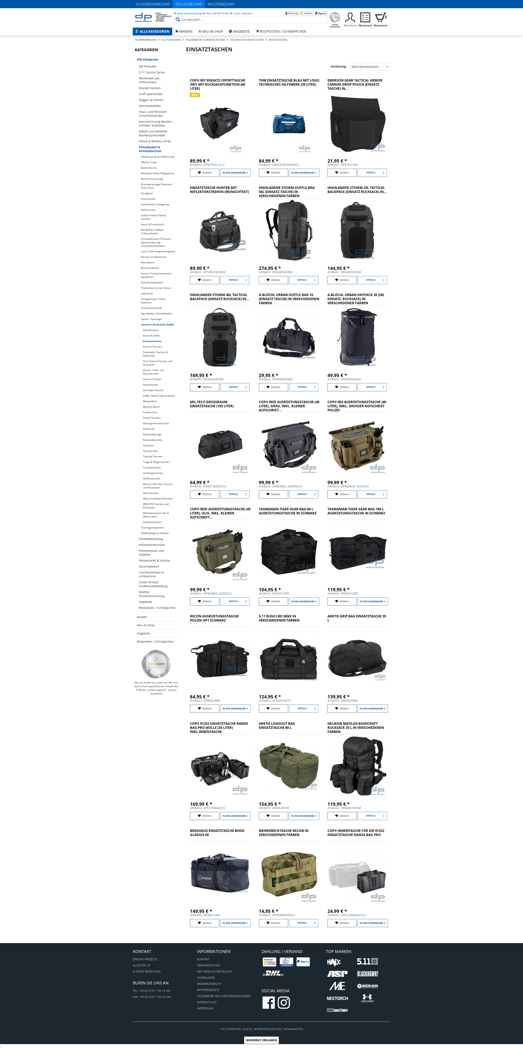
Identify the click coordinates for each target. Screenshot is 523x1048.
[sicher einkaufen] (335, 16)
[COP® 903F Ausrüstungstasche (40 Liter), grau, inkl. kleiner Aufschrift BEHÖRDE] (289, 444)
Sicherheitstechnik (151, 308)
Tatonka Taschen (152, 456)
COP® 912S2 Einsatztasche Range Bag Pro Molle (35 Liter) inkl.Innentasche (219, 727)
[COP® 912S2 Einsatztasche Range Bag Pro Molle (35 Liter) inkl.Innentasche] (220, 766)
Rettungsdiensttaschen (156, 423)
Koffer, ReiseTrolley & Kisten (159, 395)
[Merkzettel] (365, 16)
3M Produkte (147, 66)
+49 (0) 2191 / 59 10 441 (155, 991)
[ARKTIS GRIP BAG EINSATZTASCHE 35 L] (357, 658)
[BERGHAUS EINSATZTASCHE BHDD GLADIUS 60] (220, 873)
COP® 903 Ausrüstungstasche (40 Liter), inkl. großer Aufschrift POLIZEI (356, 406)
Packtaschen (150, 412)
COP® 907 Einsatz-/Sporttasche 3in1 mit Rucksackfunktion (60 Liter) (217, 84)
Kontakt (203, 959)
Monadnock (147, 262)
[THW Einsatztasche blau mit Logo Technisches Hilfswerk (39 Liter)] (289, 123)
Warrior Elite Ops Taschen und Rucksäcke (158, 485)
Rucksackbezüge (152, 434)
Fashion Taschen (152, 346)
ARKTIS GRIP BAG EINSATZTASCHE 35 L (356, 618)
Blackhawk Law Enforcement (149, 80)
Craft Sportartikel (150, 94)
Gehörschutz (148, 210)
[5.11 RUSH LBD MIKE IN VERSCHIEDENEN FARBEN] (289, 658)
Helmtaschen (150, 384)
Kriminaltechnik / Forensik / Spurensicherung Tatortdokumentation (156, 242)
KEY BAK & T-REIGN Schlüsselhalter (152, 231)
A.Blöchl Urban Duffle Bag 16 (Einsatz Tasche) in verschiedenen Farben (289, 299)
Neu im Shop (146, 625)
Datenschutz (207, 1002)
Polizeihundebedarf (152, 282)
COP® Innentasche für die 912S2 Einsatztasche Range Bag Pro (355, 833)
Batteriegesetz (208, 990)
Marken (142, 617)
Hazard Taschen (152, 379)
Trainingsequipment (152, 527)
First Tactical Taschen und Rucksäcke (157, 362)
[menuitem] (250, 16)
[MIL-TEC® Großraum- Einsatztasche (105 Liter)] (220, 444)
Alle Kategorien (147, 59)
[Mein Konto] (350, 16)
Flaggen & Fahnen (151, 100)
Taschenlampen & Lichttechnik (151, 574)
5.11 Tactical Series (152, 72)
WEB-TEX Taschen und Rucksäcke (156, 505)
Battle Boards (148, 167)
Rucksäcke (149, 429)
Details (370, 172)
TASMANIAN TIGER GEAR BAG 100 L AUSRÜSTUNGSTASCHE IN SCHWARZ (356, 511)
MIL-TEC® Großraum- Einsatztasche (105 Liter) (212, 404)
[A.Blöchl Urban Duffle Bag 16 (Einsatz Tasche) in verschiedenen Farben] (289, 337)
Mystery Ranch (151, 406)
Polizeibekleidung (151, 539)
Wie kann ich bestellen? (214, 971)
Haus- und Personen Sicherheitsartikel (153, 114)
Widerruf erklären (261, 1040)
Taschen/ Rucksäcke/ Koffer (157, 324)
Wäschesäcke (151, 493)
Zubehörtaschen (152, 522)
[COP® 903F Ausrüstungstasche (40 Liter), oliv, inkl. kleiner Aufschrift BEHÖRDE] (220, 551)
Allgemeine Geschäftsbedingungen (223, 996)
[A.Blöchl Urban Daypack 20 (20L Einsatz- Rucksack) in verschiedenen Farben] (357, 337)
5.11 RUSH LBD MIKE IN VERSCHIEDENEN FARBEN (279, 618)
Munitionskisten (150, 268)
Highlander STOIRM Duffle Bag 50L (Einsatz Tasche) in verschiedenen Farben (287, 192)
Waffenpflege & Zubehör (155, 533)
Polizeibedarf (189, 4)
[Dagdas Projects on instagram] (284, 1002)
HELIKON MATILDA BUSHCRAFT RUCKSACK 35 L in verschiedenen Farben (355, 727)
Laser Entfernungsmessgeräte (158, 251)
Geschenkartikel (150, 106)
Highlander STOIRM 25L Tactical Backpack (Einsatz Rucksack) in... (357, 190)
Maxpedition (150, 401)
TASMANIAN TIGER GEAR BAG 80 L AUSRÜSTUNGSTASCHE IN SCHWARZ (287, 511)
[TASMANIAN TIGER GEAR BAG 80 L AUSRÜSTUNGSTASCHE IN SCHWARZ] (289, 551)
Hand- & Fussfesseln (152, 224)
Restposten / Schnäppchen (157, 608)
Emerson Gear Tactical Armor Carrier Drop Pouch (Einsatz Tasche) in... (354, 84)
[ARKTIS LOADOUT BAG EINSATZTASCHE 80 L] (289, 766)
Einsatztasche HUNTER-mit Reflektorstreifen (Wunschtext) (219, 190)
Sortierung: (338, 66)
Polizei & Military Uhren (155, 141)
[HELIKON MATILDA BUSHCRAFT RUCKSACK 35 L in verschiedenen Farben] (357, 766)
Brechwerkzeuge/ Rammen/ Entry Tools (157, 186)
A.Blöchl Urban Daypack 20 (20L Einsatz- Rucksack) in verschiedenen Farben (355, 299)
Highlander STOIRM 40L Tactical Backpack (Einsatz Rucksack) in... (219, 297)
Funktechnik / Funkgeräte (155, 204)
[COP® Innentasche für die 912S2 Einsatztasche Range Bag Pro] (357, 873)
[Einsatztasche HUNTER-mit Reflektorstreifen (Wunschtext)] (220, 230)
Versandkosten (208, 965)
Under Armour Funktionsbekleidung (153, 584)
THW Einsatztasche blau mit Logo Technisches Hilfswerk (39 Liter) (289, 82)
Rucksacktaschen (152, 440)
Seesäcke (148, 445)
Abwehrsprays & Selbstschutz (158, 156)
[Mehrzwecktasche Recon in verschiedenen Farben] (289, 873)
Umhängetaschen (153, 473)
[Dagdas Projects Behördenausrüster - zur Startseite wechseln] (153, 17)
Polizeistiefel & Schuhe (154, 560)
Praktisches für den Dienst (156, 288)
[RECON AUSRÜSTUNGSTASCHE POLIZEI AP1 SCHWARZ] (220, 658)
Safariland (147, 293)
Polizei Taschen (152, 418)
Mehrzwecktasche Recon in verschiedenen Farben (283, 833)
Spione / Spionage (151, 319)
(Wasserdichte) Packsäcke (158, 498)
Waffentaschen (151, 478)
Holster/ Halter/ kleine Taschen (153, 217)
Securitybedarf (149, 566)
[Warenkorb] (380, 16)
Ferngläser (147, 193)
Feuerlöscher (148, 199)
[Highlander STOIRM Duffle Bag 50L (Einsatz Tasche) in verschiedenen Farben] (289, 230)
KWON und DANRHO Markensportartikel (153, 133)
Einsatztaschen (152, 341)
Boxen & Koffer (151, 335)
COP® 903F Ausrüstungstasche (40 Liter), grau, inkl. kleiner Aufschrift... (289, 406)
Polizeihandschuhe (152, 545)
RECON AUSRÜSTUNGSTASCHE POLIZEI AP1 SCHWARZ (214, 618)
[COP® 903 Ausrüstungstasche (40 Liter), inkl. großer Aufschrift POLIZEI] (357, 444)
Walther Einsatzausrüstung (151, 594)
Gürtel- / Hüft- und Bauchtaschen (153, 371)
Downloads (206, 978)
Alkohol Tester (149, 162)
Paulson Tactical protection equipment (156, 275)
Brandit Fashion (150, 88)
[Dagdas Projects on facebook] (269, 1002)
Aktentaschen (151, 330)
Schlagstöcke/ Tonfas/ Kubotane (153, 300)
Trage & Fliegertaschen (156, 462)
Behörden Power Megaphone (157, 173)
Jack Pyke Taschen (153, 390)
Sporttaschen (150, 451)
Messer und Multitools (153, 257)
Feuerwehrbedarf (153, 4)
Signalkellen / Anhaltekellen (156, 313)
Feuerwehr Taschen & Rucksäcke (155, 353)
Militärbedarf (221, 4)
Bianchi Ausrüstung (152, 179)
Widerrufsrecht (209, 984)
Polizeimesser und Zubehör (151, 553)
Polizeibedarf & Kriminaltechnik (150, 149)
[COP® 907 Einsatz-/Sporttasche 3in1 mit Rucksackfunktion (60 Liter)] (220, 123)
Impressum (205, 1008)
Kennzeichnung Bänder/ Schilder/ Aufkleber (155, 123)
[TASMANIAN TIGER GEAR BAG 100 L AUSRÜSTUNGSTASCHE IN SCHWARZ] (357, 551)
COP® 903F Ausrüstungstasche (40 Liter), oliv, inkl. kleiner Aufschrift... (220, 513)
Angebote (145, 602)
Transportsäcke (152, 467)
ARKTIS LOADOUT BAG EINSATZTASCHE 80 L (277, 725)
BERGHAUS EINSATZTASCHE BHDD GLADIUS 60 (217, 833)
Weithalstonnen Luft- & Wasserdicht (156, 514)
